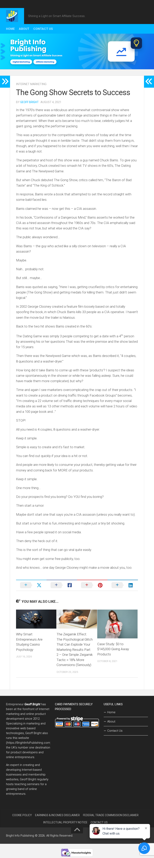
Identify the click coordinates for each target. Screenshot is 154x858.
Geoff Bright (29, 102)
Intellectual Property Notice (65, 822)
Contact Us (43, 29)
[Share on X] (31, 585)
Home (10, 29)
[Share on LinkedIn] (122, 585)
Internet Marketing (31, 84)
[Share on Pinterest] (92, 585)
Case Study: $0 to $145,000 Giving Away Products (113, 649)
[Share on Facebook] (62, 585)
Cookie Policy (22, 815)
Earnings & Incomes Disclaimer (57, 815)
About (24, 29)
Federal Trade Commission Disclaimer (111, 815)
